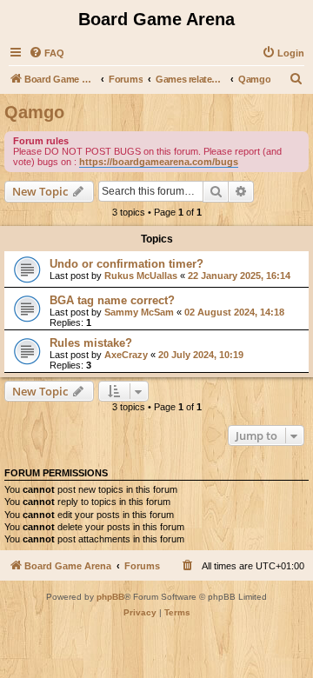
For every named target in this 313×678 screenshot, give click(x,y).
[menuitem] (46, 53)
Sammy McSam (139, 312)
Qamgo (34, 112)
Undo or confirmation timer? (126, 263)
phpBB (110, 597)
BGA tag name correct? (112, 300)
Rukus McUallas (140, 275)
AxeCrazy (126, 354)
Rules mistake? (91, 342)
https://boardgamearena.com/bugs (158, 161)
